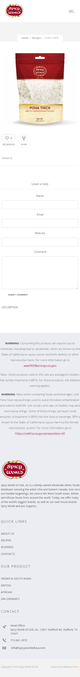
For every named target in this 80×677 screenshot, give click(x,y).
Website (40, 233)
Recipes (36, 38)
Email (40, 214)
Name (40, 196)
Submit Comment (18, 295)
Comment (40, 252)
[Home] (15, 16)
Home (25, 38)
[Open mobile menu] (72, 11)
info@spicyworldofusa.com (28, 648)
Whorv (76, 666)
